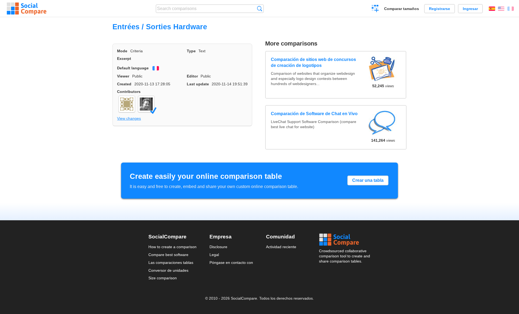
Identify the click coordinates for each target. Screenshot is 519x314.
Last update (198, 84)
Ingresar (470, 9)
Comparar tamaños (401, 9)
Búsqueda (259, 8)
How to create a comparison (172, 247)
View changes (129, 118)
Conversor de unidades (168, 270)
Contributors (129, 91)
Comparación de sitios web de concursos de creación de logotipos (313, 62)
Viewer (123, 76)
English (501, 9)
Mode (122, 51)
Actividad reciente (281, 247)
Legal (214, 255)
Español (492, 9)
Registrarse (439, 9)
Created (124, 84)
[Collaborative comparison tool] (26, 8)
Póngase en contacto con (231, 262)
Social (345, 239)
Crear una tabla (368, 180)
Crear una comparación (375, 9)
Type (191, 51)
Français (510, 9)
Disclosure (218, 247)
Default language (133, 68)
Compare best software (168, 255)
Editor (192, 76)
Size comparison (162, 278)
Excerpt (124, 58)
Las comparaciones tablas (170, 262)
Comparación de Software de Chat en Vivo (314, 113)
